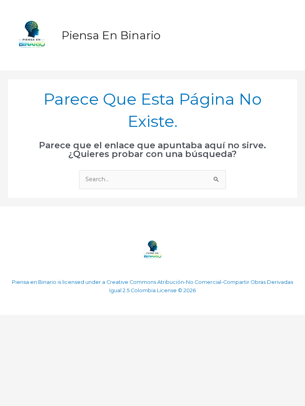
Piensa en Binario (111, 35)
